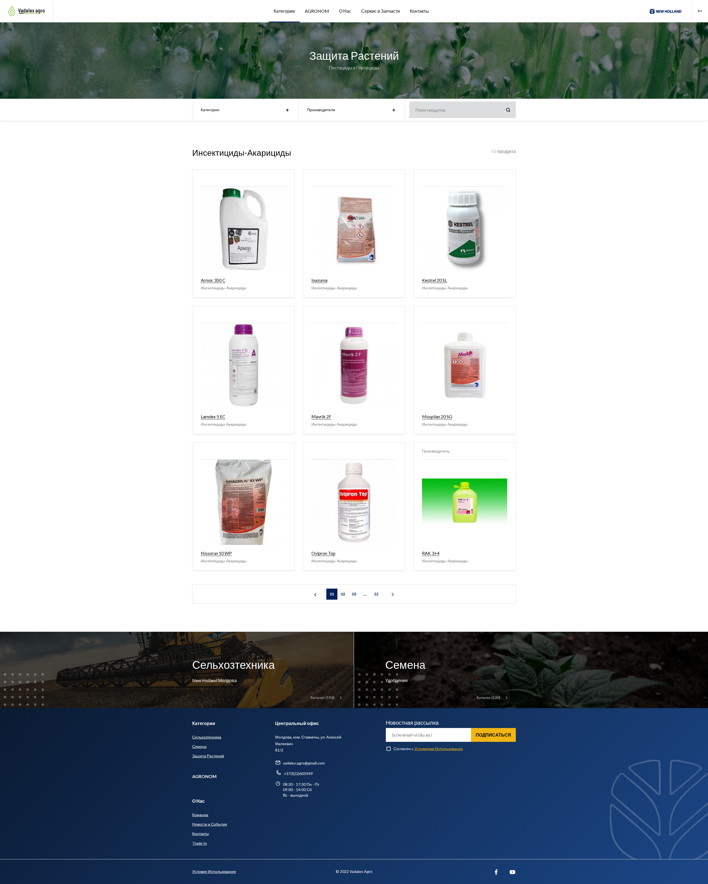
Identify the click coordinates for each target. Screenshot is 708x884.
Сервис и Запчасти (380, 11)
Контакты (419, 11)
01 (332, 594)
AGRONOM (317, 11)
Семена (199, 746)
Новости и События (209, 824)
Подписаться (493, 734)
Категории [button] (284, 11)
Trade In (199, 843)
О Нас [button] (345, 11)
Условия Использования (214, 871)
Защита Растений (208, 755)
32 (376, 594)
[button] (699, 11)
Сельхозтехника (206, 737)
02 (343, 594)
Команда (200, 814)
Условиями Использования (438, 748)
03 (354, 594)
